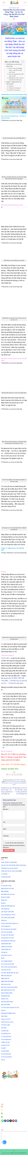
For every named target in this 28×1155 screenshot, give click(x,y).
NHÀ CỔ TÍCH (4, 999)
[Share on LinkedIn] (20, 774)
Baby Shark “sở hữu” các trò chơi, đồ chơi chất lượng (16, 79)
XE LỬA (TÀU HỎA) (6, 1054)
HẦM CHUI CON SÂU (6, 946)
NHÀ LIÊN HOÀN (5, 1004)
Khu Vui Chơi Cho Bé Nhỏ (7, 964)
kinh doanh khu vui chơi (7, 783)
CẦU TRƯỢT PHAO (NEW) (7, 917)
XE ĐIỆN (3, 1048)
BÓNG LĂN (4, 900)
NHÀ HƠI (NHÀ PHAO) (7, 1001)
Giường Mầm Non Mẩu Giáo (8, 941)
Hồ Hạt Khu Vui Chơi (6, 955)
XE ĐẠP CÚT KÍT (5, 1045)
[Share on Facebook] (10, 774)
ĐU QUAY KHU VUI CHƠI (7, 938)
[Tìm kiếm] (4, 2)
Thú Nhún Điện (5, 1030)
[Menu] (25, 2)
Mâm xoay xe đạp (5, 984)
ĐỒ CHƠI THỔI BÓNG (6, 932)
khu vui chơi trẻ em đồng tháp (20, 781)
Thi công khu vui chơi (16, 783)
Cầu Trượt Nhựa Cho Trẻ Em (8, 914)
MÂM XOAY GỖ (5, 978)
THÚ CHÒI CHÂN (5, 1025)
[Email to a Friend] (15, 774)
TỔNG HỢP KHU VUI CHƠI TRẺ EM (10, 871)
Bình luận (6, 809)
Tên (4, 822)
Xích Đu (3, 1060)
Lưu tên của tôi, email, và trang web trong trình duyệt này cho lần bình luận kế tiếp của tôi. (14, 845)
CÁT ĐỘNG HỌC (5, 909)
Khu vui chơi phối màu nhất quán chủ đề (16, 75)
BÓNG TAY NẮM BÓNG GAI (8, 906)
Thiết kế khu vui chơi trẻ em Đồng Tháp (14, 65)
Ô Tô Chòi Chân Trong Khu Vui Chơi (10, 1007)
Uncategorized (5, 877)
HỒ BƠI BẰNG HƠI (6, 949)
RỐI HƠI (3, 1010)
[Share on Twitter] (12, 774)
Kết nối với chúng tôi (14, 90)
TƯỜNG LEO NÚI (5, 1042)
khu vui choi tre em (9, 781)
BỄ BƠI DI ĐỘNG (5, 897)
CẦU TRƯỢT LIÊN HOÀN (7, 911)
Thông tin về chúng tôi (15, 88)
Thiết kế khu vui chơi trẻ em (8, 868)
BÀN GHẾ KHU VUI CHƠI (7, 888)
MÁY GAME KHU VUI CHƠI (8, 990)
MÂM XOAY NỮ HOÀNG (7, 981)
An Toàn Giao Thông (6, 885)
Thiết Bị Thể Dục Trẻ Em (7, 1022)
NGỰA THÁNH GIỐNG (6, 993)
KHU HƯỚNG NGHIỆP (6, 961)
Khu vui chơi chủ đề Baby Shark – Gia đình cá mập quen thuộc (15, 70)
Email (5, 829)
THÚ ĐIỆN (3, 1028)
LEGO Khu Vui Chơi (6, 970)
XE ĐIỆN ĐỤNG (5, 1051)
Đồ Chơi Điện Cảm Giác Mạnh (8, 929)
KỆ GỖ (2, 958)
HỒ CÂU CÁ (4, 952)
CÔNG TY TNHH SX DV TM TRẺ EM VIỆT (13, 83)
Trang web (6, 836)
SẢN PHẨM (4, 1016)
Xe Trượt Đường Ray (6, 1057)
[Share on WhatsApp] (7, 774)
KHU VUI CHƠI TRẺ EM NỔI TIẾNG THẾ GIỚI (12, 865)
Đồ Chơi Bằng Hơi (5, 926)
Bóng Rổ (3, 903)
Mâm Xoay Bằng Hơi (6, 975)
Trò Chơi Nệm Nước (6, 1039)
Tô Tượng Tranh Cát (6, 1036)
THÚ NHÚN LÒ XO (5, 1033)
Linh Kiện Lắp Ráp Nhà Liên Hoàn (9, 972)
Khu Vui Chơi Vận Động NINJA (9, 967)
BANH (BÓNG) (4, 891)
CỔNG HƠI (4, 920)
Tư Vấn (3, 874)
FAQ (14, 1150)
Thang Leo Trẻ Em (5, 1019)
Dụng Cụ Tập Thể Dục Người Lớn (9, 923)
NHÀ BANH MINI (5, 996)
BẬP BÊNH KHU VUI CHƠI (8, 894)
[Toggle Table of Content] (22, 62)
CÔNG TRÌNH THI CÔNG (14, 7)
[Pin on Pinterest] (18, 774)
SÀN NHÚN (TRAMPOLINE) (8, 1013)
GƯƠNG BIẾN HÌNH (6, 943)
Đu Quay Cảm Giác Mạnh (7, 935)
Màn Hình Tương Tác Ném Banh (9, 987)
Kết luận (11, 86)
